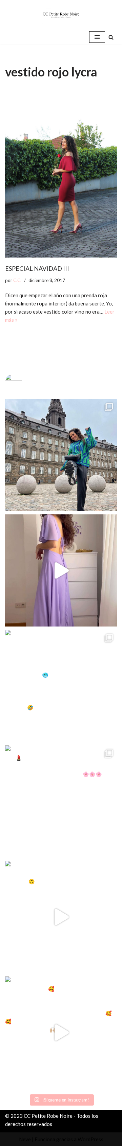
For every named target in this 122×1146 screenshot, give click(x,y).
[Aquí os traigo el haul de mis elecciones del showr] (61, 1032)
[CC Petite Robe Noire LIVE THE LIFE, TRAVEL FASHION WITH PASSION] (61, 15)
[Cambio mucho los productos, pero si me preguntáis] (61, 917)
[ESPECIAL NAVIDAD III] (61, 174)
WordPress (90, 1139)
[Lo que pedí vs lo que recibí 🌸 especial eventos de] (61, 570)
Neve (25, 1139)
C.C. (17, 280)
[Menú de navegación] (97, 37)
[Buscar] (111, 37)
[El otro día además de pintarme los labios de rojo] (61, 801)
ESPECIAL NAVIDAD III (37, 268)
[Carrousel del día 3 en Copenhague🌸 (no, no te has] (61, 455)
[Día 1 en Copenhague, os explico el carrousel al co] (61, 686)
